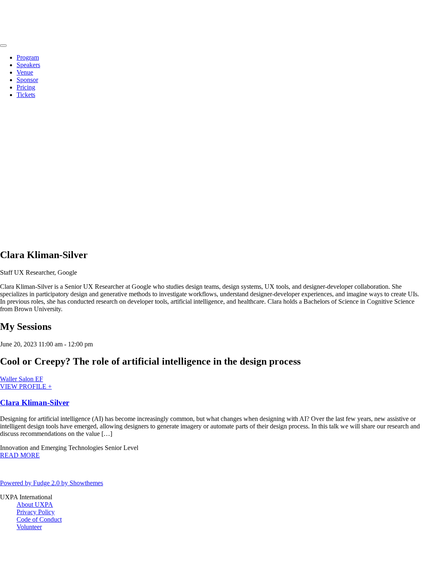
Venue (25, 72)
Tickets (26, 94)
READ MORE (20, 455)
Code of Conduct (39, 519)
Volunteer (29, 526)
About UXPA (35, 504)
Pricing (26, 87)
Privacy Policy (36, 511)
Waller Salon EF (21, 378)
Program (28, 57)
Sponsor (27, 79)
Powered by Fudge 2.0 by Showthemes (51, 482)
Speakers (28, 64)
